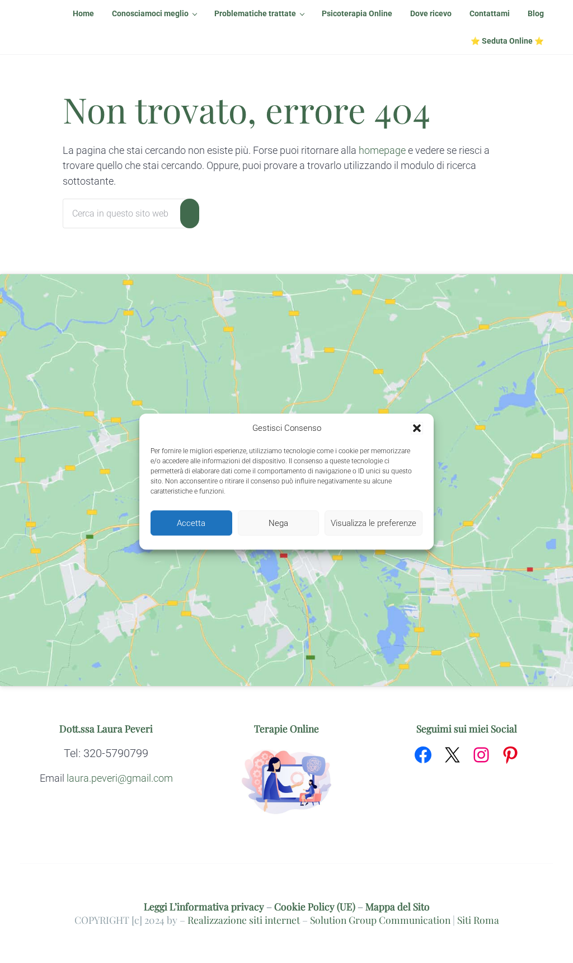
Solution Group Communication (380, 919)
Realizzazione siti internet (243, 919)
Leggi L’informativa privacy (204, 906)
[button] (416, 428)
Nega (278, 523)
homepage (382, 150)
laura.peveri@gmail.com (120, 778)
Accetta (191, 523)
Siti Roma (478, 919)
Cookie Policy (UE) (314, 906)
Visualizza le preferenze (373, 523)
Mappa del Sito (397, 906)
